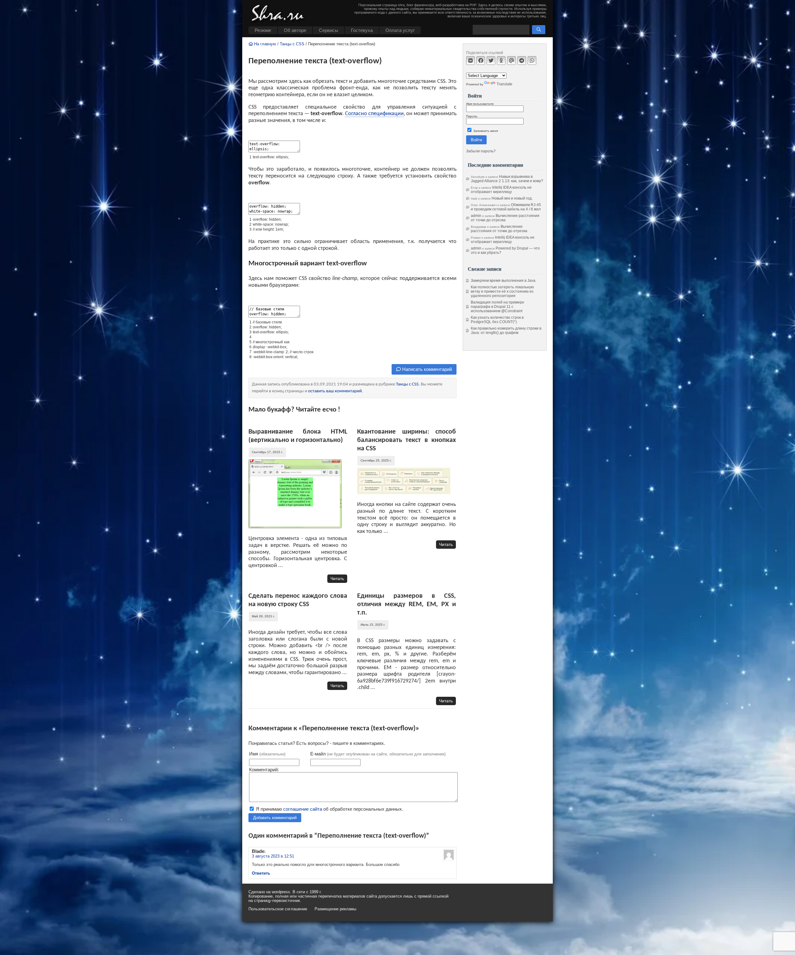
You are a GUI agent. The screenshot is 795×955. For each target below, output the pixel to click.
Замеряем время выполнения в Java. (503, 280)
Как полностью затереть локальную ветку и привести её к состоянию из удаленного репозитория (502, 291)
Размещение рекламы (335, 909)
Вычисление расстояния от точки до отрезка (505, 218)
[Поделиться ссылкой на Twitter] (491, 60)
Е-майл (378, 753)
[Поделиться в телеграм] (521, 60)
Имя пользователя (479, 104)
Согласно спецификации (374, 114)
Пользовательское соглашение (277, 909)
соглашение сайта (302, 809)
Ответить (261, 873)
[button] (538, 29)
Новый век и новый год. (512, 198)
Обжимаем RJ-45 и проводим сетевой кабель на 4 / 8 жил (506, 207)
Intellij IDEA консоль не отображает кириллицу (501, 189)
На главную (264, 44)
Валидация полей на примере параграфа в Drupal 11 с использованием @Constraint (497, 306)
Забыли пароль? (481, 151)
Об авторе (295, 30)
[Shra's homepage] (279, 14)
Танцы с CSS (292, 44)
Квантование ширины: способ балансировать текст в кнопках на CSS (406, 440)
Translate (504, 84)
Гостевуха (362, 30)
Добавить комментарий (275, 817)
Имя (267, 753)
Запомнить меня (485, 131)
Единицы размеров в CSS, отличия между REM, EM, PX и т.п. (406, 604)
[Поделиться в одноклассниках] (501, 60)
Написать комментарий (426, 369)
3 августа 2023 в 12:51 (273, 856)
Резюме (263, 30)
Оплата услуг (400, 30)
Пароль (471, 116)
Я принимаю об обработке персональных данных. (329, 809)
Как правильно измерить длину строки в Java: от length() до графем (506, 330)
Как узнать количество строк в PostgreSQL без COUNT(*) (497, 319)
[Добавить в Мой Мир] (511, 60)
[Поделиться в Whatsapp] (532, 60)
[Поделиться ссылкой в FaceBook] (480, 60)
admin (476, 216)
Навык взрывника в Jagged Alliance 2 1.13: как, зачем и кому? (507, 178)
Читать (337, 578)
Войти (476, 139)
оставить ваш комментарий (335, 391)
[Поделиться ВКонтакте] (470, 60)
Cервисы (328, 30)
